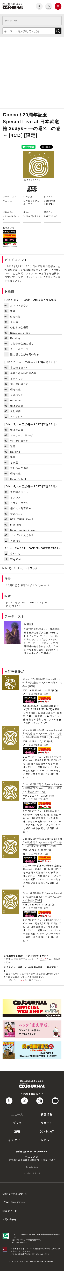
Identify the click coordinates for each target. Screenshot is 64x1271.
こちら (43, 959)
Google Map (32, 1167)
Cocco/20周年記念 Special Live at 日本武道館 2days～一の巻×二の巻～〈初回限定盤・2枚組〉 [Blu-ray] (42, 733)
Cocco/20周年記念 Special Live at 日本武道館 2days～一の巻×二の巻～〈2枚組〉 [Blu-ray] (42, 787)
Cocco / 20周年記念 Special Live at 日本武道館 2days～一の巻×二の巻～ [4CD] (42, 682)
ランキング (46, 1131)
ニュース (17, 1114)
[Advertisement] (32, 73)
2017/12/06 (50, 216)
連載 (17, 1131)
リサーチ (47, 1123)
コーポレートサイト (32, 1173)
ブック (17, 1123)
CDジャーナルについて (15, 1193)
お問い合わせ (10, 1219)
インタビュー (17, 1140)
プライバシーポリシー (14, 1202)
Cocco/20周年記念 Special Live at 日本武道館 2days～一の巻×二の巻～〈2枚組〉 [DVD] (42, 896)
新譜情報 (47, 1114)
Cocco (7, 201)
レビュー (47, 1140)
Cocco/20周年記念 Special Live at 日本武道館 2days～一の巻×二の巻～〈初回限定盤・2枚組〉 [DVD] (42, 842)
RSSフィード (10, 1210)
